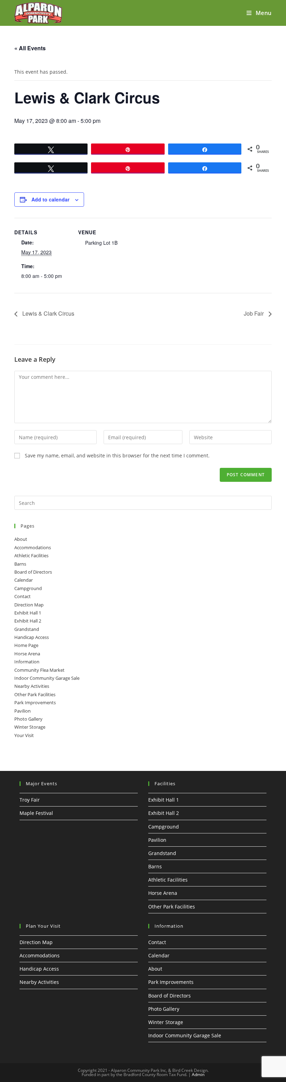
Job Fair (254, 313)
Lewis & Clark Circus (47, 313)
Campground (28, 588)
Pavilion (22, 711)
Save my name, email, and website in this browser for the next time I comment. (117, 455)
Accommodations (32, 547)
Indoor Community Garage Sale (47, 678)
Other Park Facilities (34, 694)
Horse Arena (27, 653)
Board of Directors (33, 572)
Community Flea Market (39, 670)
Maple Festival (36, 813)
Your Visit (24, 735)
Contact (22, 596)
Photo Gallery (28, 719)
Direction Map (29, 605)
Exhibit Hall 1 (27, 613)
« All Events (30, 48)
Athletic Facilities (31, 555)
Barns (20, 564)
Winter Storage (29, 727)
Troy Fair (30, 799)
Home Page (26, 645)
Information (26, 661)
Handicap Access (31, 637)
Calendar (23, 580)
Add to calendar (50, 199)
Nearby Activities (31, 686)
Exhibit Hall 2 (27, 621)
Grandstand (26, 629)
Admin (198, 1074)
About (20, 539)
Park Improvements (35, 702)
